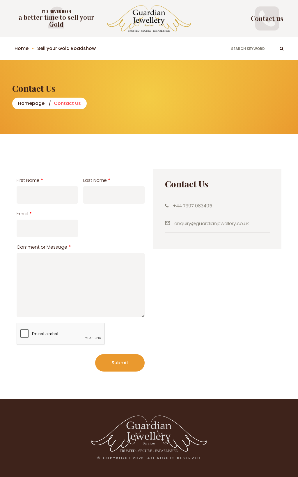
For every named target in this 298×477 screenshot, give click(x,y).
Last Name (96, 180)
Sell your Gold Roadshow (66, 48)
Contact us (267, 18)
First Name (30, 180)
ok (281, 48)
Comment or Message (44, 247)
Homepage (31, 103)
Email (24, 213)
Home (22, 48)
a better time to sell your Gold (56, 21)
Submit (119, 362)
